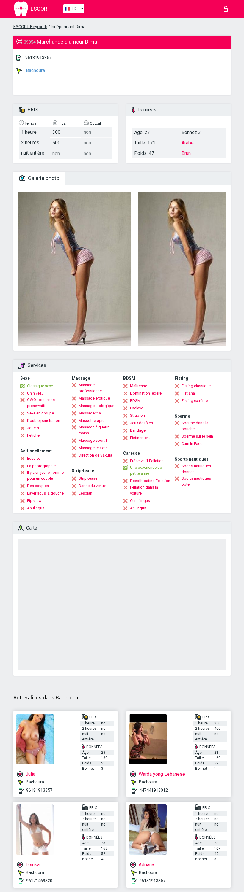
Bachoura (35, 70)
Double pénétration (43, 420)
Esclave (136, 408)
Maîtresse (138, 386)
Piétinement (140, 437)
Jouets (33, 428)
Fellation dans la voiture (144, 490)
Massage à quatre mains (94, 430)
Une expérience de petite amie (146, 470)
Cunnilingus (140, 500)
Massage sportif (93, 440)
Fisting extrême (195, 400)
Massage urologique (96, 405)
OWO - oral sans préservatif (41, 402)
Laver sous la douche (45, 493)
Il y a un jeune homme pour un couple (45, 475)
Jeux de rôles (141, 423)
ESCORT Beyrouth (30, 26)
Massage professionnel (91, 388)
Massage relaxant (94, 448)
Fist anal (189, 393)
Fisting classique (196, 386)
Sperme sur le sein (197, 436)
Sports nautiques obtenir (196, 481)
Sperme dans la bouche (195, 426)
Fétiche (33, 435)
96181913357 (38, 57)
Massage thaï (90, 413)
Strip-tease (88, 478)
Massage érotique (94, 398)
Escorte (33, 458)
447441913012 (153, 790)
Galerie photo (43, 178)
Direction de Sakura (95, 455)
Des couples (38, 486)
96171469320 (39, 880)
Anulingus (35, 508)
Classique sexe (40, 386)
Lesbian (85, 493)
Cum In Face (192, 443)
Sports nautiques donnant (196, 469)
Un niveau (35, 393)
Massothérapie (91, 420)
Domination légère (146, 393)
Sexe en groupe (40, 413)
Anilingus (138, 508)
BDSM (135, 400)
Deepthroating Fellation (150, 480)
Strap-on (137, 415)
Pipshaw (34, 500)
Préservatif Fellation (147, 461)
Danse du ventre (92, 486)
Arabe (188, 143)
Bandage (138, 430)
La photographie (41, 466)
